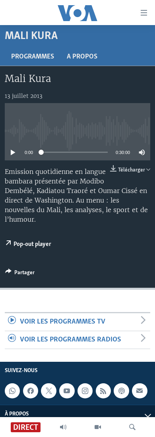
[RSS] (103, 390)
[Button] (20, 273)
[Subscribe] (139, 390)
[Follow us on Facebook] (30, 390)
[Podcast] (121, 390)
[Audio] (63, 427)
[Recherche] (132, 427)
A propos (82, 56)
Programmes (32, 56)
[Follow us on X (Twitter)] (48, 390)
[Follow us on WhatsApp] (12, 390)
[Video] (98, 427)
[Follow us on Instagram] (85, 390)
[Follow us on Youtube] (66, 390)
